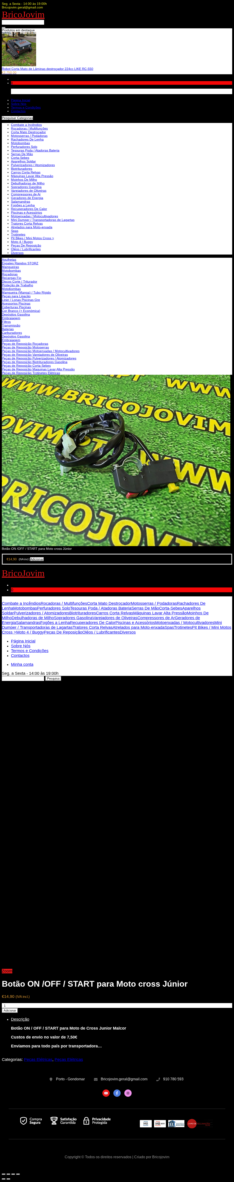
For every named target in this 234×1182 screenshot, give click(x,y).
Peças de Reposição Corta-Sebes (26, 365)
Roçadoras (10, 274)
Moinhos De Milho (24, 179)
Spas (14, 231)
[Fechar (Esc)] (3, 1174)
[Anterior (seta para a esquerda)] (3, 1179)
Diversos (17, 253)
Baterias (8, 329)
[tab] (121, 1033)
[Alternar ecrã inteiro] (13, 1174)
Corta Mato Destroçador (28, 132)
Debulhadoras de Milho (28, 183)
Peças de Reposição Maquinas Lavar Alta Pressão (38, 369)
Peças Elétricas (38, 1059)
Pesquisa (53, 678)
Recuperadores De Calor (29, 209)
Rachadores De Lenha (27, 139)
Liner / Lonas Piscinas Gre (21, 300)
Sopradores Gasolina (26, 187)
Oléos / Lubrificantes (26, 249)
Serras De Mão (22, 154)
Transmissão (11, 325)
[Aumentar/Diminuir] (18, 1174)
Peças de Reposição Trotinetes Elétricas (31, 373)
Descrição (20, 1019)
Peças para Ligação (16, 296)
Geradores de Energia (27, 198)
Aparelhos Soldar (23, 161)
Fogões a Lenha (23, 205)
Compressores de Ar (26, 194)
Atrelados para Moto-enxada (31, 227)
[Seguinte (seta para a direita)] (8, 1179)
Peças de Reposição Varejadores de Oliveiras (35, 354)
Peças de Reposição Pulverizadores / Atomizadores (39, 358)
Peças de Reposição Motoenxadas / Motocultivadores (41, 351)
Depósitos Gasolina (16, 314)
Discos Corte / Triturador (19, 281)
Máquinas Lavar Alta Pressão (32, 176)
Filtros (6, 322)
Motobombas (11, 270)
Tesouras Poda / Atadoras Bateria (35, 150)
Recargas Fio (11, 278)
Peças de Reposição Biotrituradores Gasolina (34, 362)
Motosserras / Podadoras (29, 136)
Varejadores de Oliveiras (28, 190)
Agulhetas (9, 259)
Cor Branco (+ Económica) (21, 311)
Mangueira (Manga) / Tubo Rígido (26, 292)
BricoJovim (23, 14)
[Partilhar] (8, 1174)
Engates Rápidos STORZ (20, 263)
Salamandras (20, 201)
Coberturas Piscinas (16, 307)
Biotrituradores (21, 168)
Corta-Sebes (20, 157)
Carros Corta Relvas (25, 172)
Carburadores (12, 333)
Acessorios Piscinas (16, 303)
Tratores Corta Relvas (27, 223)
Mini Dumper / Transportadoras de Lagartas (42, 220)
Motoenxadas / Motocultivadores (34, 216)
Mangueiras (10, 267)
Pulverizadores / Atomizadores (33, 165)
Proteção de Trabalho (17, 285)
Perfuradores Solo (24, 147)
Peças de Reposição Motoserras (25, 347)
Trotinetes (18, 234)
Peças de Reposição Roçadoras (25, 343)
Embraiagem (11, 318)
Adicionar (10, 1010)
